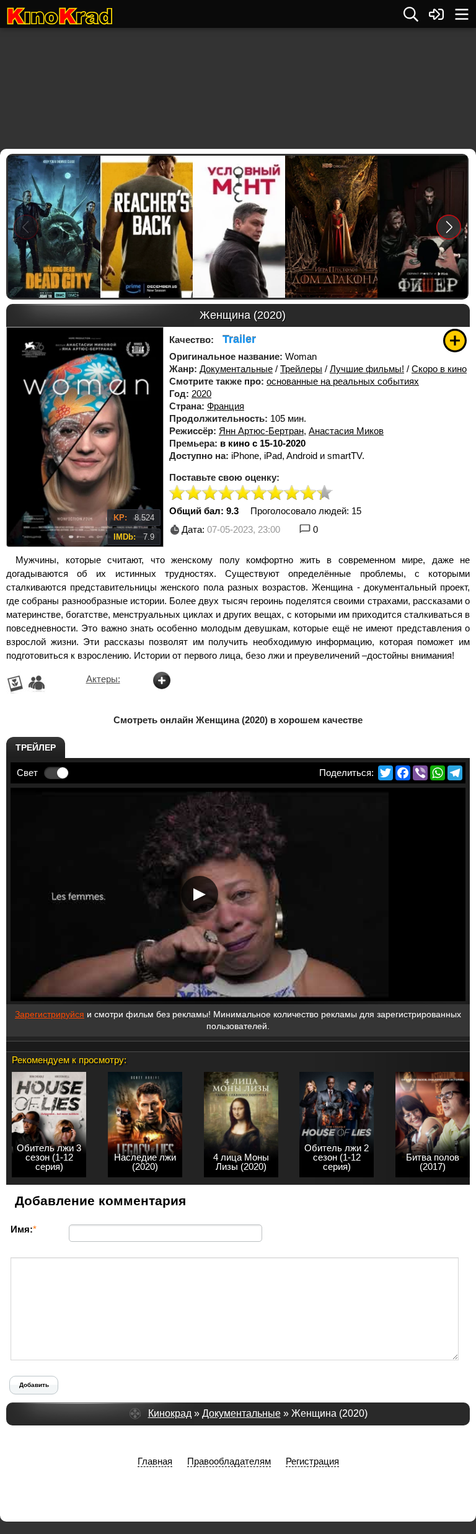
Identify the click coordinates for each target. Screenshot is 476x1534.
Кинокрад (170, 1413)
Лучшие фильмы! (367, 368)
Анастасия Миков (346, 431)
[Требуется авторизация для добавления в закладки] (455, 340)
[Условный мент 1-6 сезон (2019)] (238, 227)
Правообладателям (229, 1461)
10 (325, 493)
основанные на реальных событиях (343, 381)
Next (449, 226)
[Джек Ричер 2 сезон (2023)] (146, 227)
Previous (26, 226)
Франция (225, 406)
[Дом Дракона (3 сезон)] (330, 227)
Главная (155, 1461)
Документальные (236, 368)
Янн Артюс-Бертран (261, 431)
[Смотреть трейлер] (199, 894)
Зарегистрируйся (49, 1014)
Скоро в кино (439, 368)
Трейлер (35, 747)
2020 (201, 393)
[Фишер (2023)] (423, 227)
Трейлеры (301, 368)
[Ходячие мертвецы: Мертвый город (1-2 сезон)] (53, 227)
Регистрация (312, 1461)
